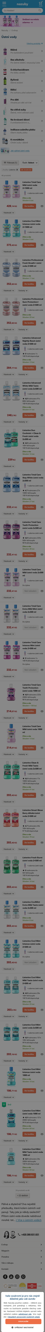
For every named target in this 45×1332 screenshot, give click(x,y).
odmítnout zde (25, 1314)
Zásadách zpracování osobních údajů (24, 1317)
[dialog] (22, 1312)
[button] (23, 1327)
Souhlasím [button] (23, 1321)
